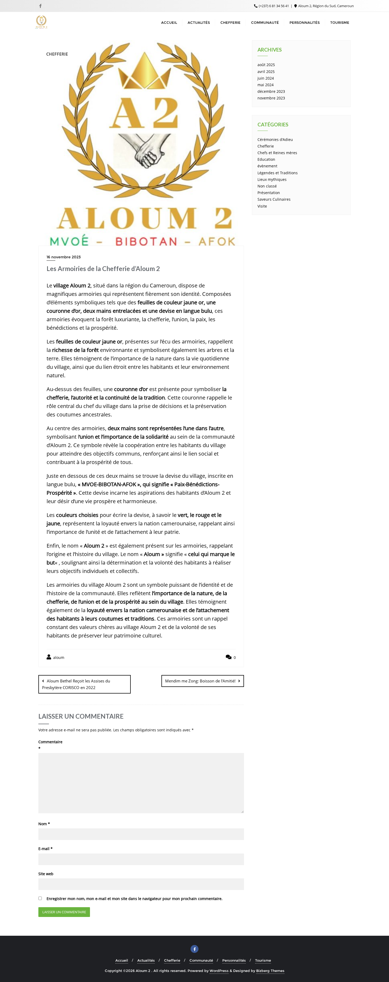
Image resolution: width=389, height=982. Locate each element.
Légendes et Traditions (277, 172)
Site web (45, 873)
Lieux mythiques (272, 179)
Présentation (268, 192)
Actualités (146, 960)
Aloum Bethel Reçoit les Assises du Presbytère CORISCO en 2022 (76, 684)
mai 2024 (265, 84)
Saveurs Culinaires (274, 199)
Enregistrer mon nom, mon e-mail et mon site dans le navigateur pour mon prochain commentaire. (135, 898)
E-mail (45, 848)
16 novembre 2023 (64, 257)
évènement (267, 165)
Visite (262, 206)
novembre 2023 (271, 97)
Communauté (201, 960)
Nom (44, 823)
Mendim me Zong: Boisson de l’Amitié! (200, 680)
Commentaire (50, 745)
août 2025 (266, 64)
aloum (58, 657)
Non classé (267, 186)
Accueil (121, 960)
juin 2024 (265, 78)
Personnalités (234, 960)
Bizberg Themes (270, 971)
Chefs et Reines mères (277, 152)
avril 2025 (266, 71)
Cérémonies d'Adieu (275, 139)
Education (266, 159)
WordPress (219, 971)
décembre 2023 (271, 91)
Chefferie (265, 146)
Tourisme (263, 960)
